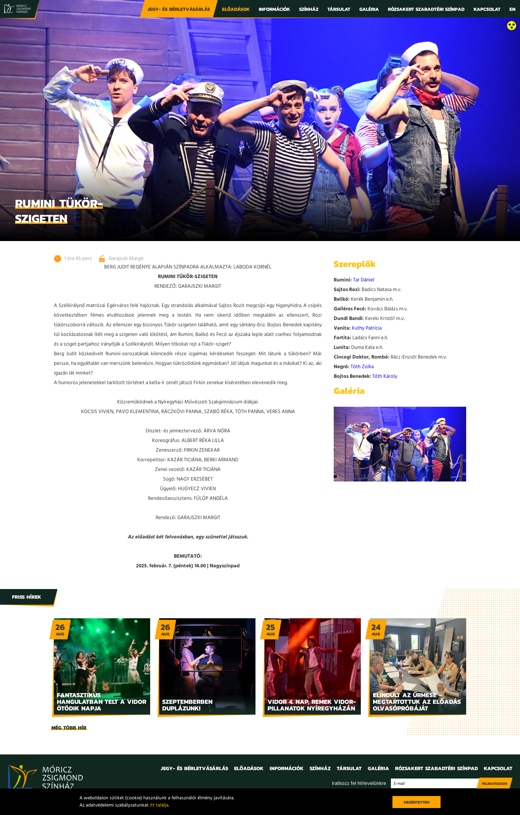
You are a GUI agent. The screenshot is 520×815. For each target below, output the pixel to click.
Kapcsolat (487, 9)
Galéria (369, 9)
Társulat (338, 9)
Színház (308, 9)
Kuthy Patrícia (367, 328)
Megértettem (416, 802)
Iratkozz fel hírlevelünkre (359, 783)
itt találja (159, 805)
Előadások (236, 9)
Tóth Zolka (362, 367)
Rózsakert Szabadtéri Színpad (426, 9)
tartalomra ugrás (18, 26)
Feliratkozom (494, 783)
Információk (274, 9)
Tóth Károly (384, 376)
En (512, 9)
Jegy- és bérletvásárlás (178, 9)
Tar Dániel (363, 280)
